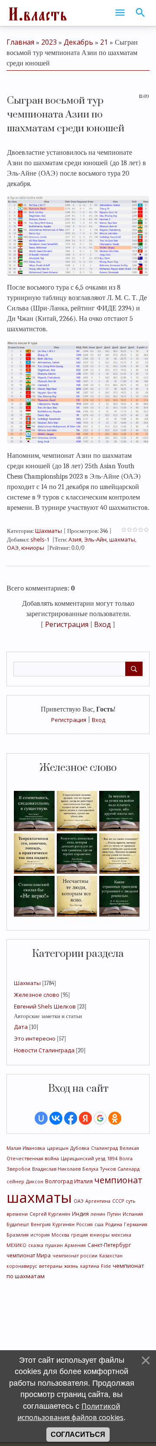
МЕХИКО (16, 1245)
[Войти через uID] (41, 1118)
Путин (114, 1214)
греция (79, 1235)
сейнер (15, 1181)
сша (99, 1224)
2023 (49, 42)
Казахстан (111, 1256)
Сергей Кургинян (49, 1214)
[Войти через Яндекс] (85, 1118)
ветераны (50, 1266)
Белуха (90, 1169)
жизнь (71, 1266)
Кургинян (63, 1224)
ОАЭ (79, 1201)
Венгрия (41, 1224)
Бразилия (17, 1235)
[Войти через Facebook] (70, 1118)
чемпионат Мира (28, 1255)
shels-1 (39, 539)
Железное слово (36, 995)
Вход (98, 720)
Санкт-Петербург (109, 1245)
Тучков (108, 1169)
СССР (118, 1201)
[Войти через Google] (100, 1118)
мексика (121, 1235)
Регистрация (68, 720)
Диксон (34, 1181)
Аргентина (97, 1201)
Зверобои (18, 1169)
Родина (113, 1224)
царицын (57, 1148)
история (40, 1235)
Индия (80, 1214)
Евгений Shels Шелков (45, 1006)
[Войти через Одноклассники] (114, 1118)
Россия (84, 1224)
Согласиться (78, 1434)
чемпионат (118, 1180)
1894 (112, 1158)
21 (104, 42)
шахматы (39, 1197)
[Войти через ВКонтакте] (55, 1118)
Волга (126, 1158)
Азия (74, 539)
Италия (83, 1181)
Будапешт (17, 1224)
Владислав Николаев (56, 1169)
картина (89, 1266)
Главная (20, 42)
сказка (35, 1245)
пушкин (54, 1245)
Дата (21, 1027)
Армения (75, 1245)
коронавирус (21, 1266)
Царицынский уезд (83, 1158)
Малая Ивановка (25, 1148)
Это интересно (34, 1038)
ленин (98, 1214)
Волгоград (58, 1181)
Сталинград (104, 1148)
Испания (133, 1214)
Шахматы (27, 983)
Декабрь (78, 42)
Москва (60, 1235)
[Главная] (36, 13)
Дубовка (79, 1148)
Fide (106, 1266)
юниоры (100, 1235)
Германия (135, 1224)
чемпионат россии (75, 1256)
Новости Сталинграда (44, 1050)
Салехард (128, 1169)
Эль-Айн (95, 539)
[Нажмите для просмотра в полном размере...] (78, 235)
